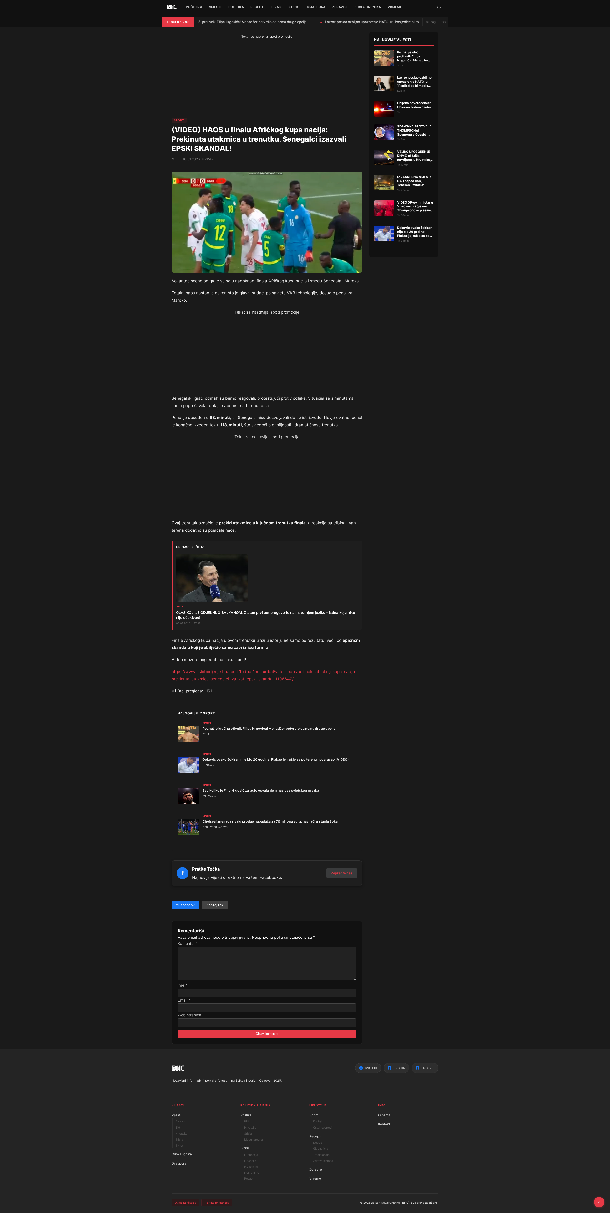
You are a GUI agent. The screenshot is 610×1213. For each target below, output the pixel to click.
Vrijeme (315, 1178)
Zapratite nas (341, 873)
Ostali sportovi (322, 1127)
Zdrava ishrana (323, 1160)
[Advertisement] (220, 78)
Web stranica (189, 1015)
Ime (182, 985)
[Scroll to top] (599, 1202)
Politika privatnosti (216, 1202)
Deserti (318, 1142)
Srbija (179, 1139)
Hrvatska (181, 1133)
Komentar (188, 943)
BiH (177, 1127)
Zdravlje (315, 1169)
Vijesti (176, 1115)
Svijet (179, 1145)
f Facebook (185, 905)
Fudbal (317, 1121)
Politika (246, 1115)
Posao (248, 1178)
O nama (384, 1115)
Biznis (245, 1148)
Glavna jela (320, 1148)
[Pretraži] (439, 8)
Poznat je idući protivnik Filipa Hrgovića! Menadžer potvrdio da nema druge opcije (238, 22)
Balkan (180, 1121)
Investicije (251, 1166)
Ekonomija (251, 1155)
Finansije (250, 1160)
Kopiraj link (215, 905)
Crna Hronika (182, 1154)
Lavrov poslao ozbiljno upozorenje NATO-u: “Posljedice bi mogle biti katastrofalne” (385, 22)
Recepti (315, 1136)
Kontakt (384, 1124)
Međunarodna (253, 1139)
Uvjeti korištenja (185, 1202)
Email (184, 1000)
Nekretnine (251, 1172)
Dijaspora (179, 1163)
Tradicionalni (321, 1155)
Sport (179, 120)
